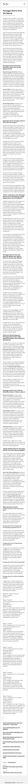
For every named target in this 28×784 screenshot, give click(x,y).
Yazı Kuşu (5, 4)
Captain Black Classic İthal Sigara (11, 746)
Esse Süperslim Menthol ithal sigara (12, 753)
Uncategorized (12, 762)
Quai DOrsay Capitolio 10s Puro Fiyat (12, 772)
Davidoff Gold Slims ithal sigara (11, 749)
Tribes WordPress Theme (10, 782)
